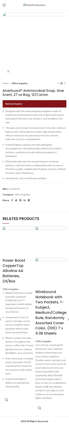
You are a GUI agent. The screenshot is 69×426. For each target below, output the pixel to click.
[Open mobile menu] (4, 5)
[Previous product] (58, 83)
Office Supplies (20, 83)
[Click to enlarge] (8, 71)
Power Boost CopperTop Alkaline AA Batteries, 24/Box (14, 271)
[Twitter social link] (16, 200)
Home (6, 83)
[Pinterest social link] (20, 200)
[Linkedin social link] (25, 200)
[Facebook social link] (12, 200)
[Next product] (64, 83)
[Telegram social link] (29, 200)
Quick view (7, 400)
